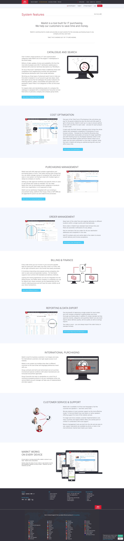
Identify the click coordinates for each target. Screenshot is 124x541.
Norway (69, 530)
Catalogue (81, 1)
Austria (31, 522)
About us (89, 500)
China (31, 532)
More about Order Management (72, 242)
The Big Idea (89, 493)
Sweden (88, 526)
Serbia (68, 537)
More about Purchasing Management (33, 199)
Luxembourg (70, 522)
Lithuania (69, 521)
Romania (69, 536)
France (50, 523)
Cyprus (31, 536)
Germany (51, 525)
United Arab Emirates (90, 530)
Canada (31, 529)
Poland (68, 533)
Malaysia (69, 523)
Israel (50, 534)
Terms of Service (53, 493)
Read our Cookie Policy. (108, 539)
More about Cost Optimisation (72, 149)
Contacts (98, 1)
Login (95, 5)
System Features (43, 1)
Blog (88, 1)
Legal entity (52, 497)
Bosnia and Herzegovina (35, 525)
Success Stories (52, 1)
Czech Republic (33, 537)
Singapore (69, 538)
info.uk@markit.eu (73, 495)
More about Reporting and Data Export (74, 331)
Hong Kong (51, 527)
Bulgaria (32, 527)
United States (89, 533)
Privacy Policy (53, 495)
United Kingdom (89, 532)
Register (100, 5)
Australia (32, 521)
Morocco (69, 526)
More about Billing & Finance (30, 290)
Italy (50, 536)
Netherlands (70, 527)
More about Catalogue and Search (32, 97)
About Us (92, 1)
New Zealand (70, 529)
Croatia (31, 534)
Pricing (59, 1)
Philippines (69, 532)
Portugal (69, 534)
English (79, 5)
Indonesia (51, 532)
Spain (87, 525)
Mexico (68, 525)
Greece (50, 526)
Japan (50, 537)
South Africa (88, 523)
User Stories (89, 496)
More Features (97, 14)
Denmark (32, 538)
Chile (31, 530)
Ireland (50, 533)
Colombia (32, 533)
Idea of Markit (34, 1)
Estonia (50, 521)
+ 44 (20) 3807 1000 (74, 493)
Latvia (50, 538)
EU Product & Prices (90, 534)
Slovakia (88, 521)
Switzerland (88, 527)
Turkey (87, 529)
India (50, 530)
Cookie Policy (53, 496)
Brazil (31, 526)
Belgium (31, 523)
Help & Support (88, 5)
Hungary (50, 529)
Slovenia (88, 522)
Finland (50, 522)
